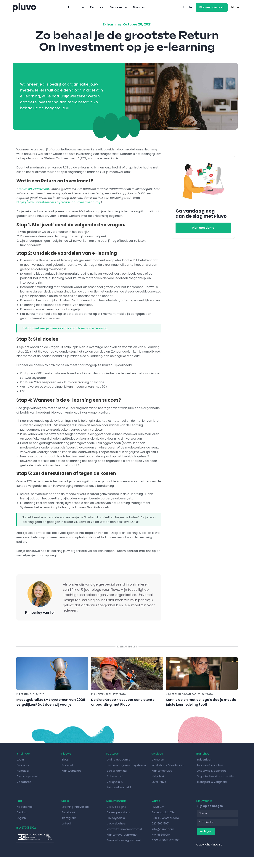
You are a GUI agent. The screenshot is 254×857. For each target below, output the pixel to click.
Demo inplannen (28, 776)
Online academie (118, 759)
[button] (75, 7)
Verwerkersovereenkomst (124, 829)
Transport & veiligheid (212, 782)
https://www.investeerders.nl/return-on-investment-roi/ (58, 202)
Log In (187, 7)
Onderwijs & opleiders (211, 771)
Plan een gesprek (211, 7)
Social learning (117, 771)
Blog (65, 759)
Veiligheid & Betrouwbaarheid (119, 784)
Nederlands (25, 807)
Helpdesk (23, 771)
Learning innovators (75, 807)
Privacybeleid (116, 818)
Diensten (158, 759)
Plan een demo (203, 228)
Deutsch (22, 812)
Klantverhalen (71, 771)
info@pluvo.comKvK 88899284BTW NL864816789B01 (166, 834)
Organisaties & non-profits (215, 776)
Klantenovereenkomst (122, 835)
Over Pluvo (159, 782)
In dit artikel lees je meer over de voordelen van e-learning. (65, 328)
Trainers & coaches (210, 765)
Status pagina (116, 807)
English (21, 818)
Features (96, 7)
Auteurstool (115, 776)
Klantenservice (162, 771)
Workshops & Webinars (168, 765)
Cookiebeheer (116, 823)
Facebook (68, 812)
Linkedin (67, 823)
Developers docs (118, 812)
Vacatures (24, 782)
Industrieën (204, 759)
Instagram (69, 818)
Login (20, 759)
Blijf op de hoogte (210, 806)
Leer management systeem (126, 765)
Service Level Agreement (124, 840)
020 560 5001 (160, 823)
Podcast (67, 765)
